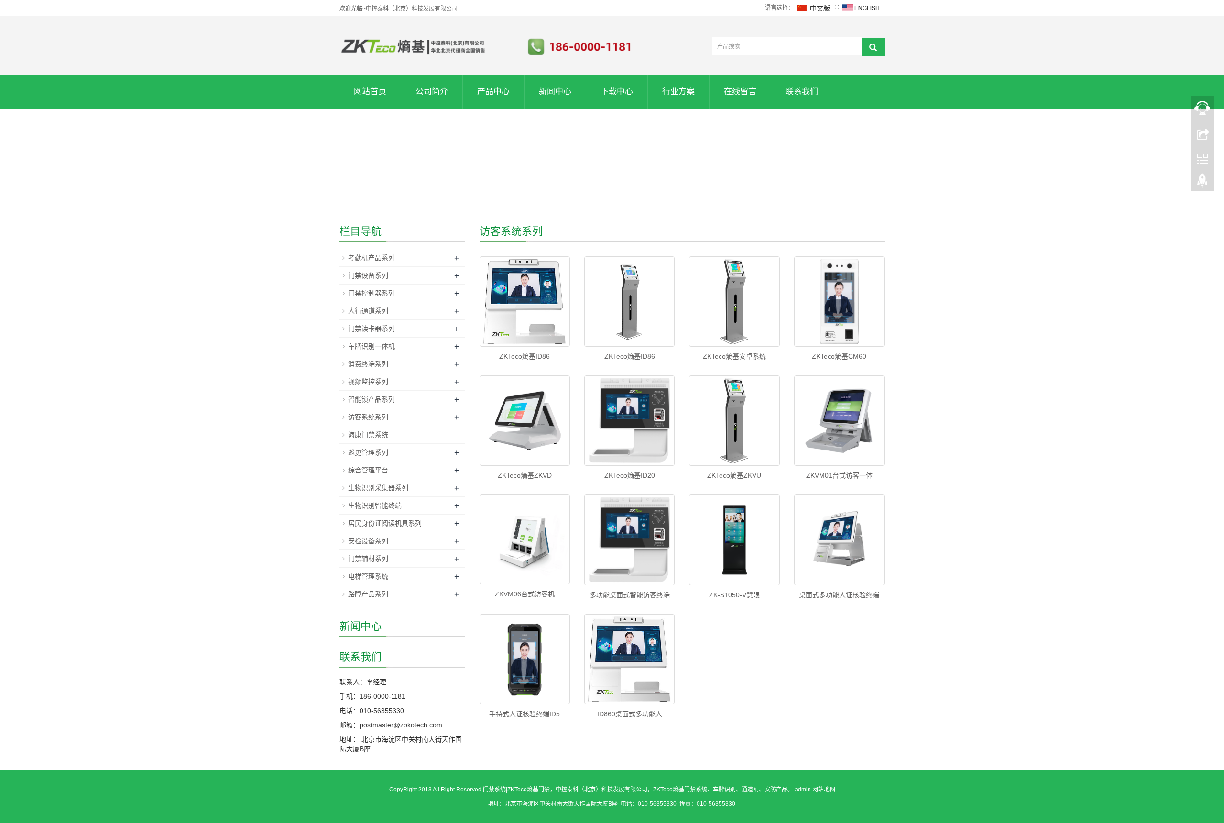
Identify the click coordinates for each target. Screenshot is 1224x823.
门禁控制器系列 (371, 293)
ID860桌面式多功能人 (629, 714)
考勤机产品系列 (371, 258)
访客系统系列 (368, 417)
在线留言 (740, 91)
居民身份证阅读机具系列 (385, 523)
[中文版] (813, 7)
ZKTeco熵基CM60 (839, 356)
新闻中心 (555, 91)
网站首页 (370, 91)
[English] (861, 7)
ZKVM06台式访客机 (525, 594)
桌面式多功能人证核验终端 (839, 595)
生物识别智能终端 (375, 505)
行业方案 (678, 91)
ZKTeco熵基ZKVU (734, 475)
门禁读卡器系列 (371, 328)
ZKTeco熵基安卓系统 (734, 356)
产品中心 (493, 91)
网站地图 (823, 789)
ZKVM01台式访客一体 (839, 475)
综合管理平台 (368, 470)
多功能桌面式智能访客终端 (630, 595)
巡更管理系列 (368, 452)
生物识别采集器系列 (378, 488)
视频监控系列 (368, 381)
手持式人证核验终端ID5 (524, 714)
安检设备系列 (368, 541)
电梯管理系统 (368, 576)
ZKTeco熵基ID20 (629, 475)
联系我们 (802, 91)
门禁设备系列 (368, 275)
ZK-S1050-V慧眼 (734, 595)
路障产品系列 (368, 594)
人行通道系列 (368, 311)
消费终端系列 (368, 364)
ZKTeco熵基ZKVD (525, 475)
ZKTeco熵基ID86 (524, 356)
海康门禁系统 (368, 435)
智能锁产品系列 (371, 399)
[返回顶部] (1202, 183)
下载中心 (617, 91)
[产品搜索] (873, 47)
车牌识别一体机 (371, 346)
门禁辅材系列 (368, 558)
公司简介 (431, 91)
